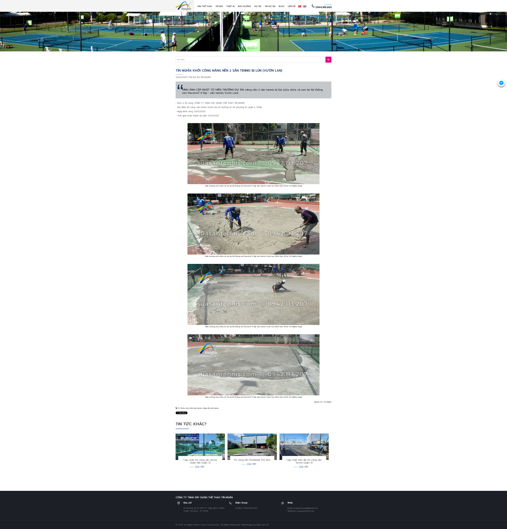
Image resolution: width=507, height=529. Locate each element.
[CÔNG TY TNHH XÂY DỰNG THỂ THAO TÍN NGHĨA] (184, 5)
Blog (281, 6)
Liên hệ (291, 6)
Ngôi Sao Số (262, 524)
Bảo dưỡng (244, 6)
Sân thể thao (204, 6)
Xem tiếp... (200, 467)
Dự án (257, 6)
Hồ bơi (219, 6)
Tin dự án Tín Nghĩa (200, 77)
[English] (305, 6)
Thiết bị (230, 6)
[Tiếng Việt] (300, 6)
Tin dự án (270, 6)
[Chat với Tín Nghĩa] (501, 83)
